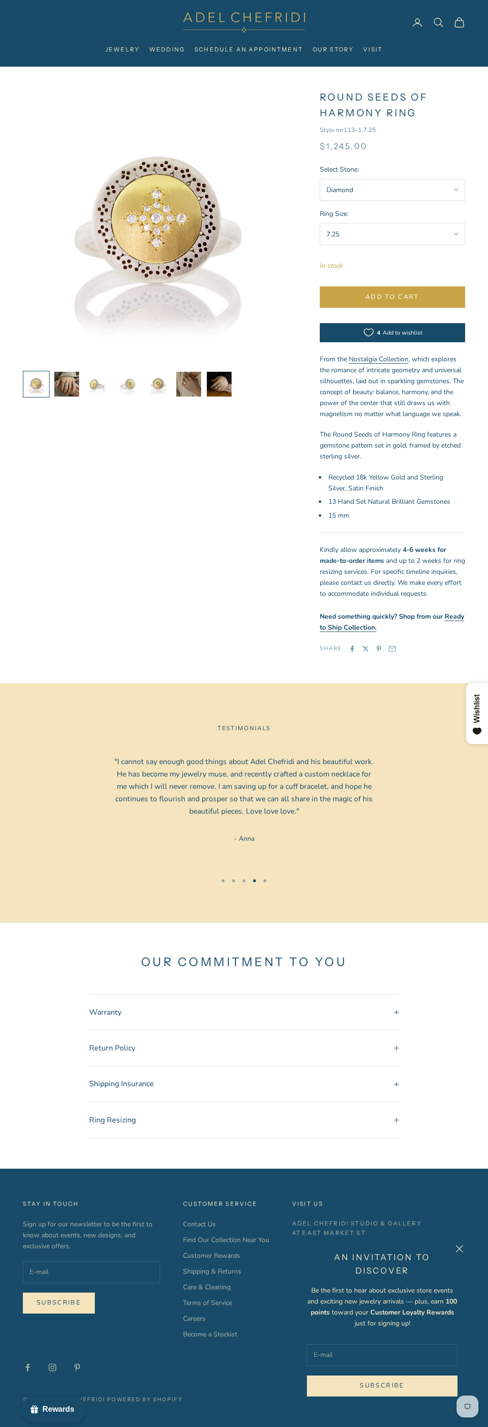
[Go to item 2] (66, 384)
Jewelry (122, 49)
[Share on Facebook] (352, 648)
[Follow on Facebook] (27, 1367)
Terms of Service (207, 1302)
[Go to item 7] (219, 384)
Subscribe (382, 1385)
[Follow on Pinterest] (77, 1367)
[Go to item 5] (158, 384)
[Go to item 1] (36, 384)
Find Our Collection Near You (226, 1239)
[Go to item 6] (188, 384)
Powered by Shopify (145, 1399)
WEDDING (167, 49)
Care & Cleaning (207, 1287)
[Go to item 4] (127, 384)
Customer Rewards (211, 1255)
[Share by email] (392, 648)
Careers (194, 1318)
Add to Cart (392, 297)
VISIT (373, 49)
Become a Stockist (210, 1334)
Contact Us (199, 1224)
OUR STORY (333, 49)
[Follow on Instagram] (52, 1367)
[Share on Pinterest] (379, 648)
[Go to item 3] (97, 384)
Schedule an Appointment (248, 49)
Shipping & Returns (212, 1271)
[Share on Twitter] (365, 648)
